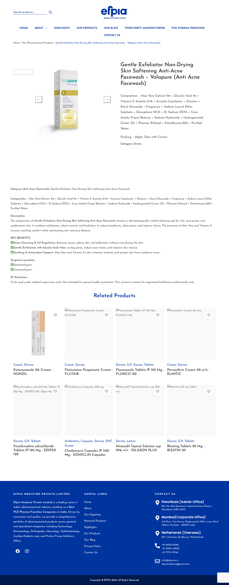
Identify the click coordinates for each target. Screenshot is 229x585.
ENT (109, 441)
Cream (17, 364)
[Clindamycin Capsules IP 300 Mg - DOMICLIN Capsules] (89, 410)
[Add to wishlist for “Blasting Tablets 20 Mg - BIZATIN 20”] (209, 391)
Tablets (149, 364)
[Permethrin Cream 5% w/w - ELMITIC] (191, 333)
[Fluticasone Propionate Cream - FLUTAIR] (89, 333)
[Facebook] (17, 551)
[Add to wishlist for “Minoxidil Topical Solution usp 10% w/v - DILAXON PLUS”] (157, 391)
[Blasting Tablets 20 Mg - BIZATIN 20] (191, 410)
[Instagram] (27, 551)
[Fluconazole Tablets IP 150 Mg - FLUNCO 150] (140, 333)
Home (16, 43)
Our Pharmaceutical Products (37, 43)
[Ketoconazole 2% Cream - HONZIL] (37, 333)
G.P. (129, 364)
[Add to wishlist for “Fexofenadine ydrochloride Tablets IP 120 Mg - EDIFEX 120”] (55, 391)
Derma (137, 144)
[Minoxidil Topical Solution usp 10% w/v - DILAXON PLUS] (140, 410)
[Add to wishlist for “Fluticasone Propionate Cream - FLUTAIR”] (106, 315)
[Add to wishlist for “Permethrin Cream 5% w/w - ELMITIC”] (209, 315)
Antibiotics (72, 441)
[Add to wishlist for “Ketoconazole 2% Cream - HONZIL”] (55, 315)
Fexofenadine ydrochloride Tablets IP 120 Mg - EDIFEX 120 (34, 450)
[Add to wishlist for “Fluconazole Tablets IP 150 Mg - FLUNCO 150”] (157, 315)
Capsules (87, 441)
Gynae (137, 364)
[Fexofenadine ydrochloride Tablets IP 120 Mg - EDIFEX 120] (37, 410)
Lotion (131, 441)
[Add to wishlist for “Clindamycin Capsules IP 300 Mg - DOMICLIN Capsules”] (106, 391)
